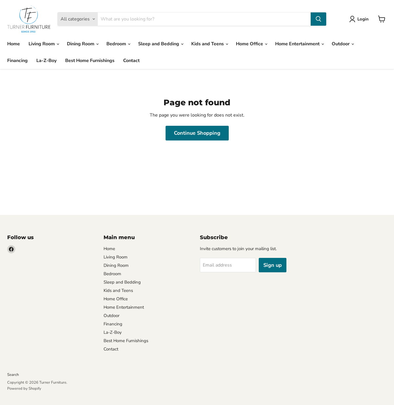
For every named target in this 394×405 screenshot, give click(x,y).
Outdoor (341, 44)
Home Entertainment (298, 44)
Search (13, 374)
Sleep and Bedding (159, 44)
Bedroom (116, 44)
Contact (131, 60)
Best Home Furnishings (90, 60)
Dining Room (81, 44)
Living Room (42, 44)
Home (13, 44)
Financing (17, 60)
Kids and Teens (208, 44)
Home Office (250, 44)
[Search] (318, 19)
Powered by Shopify (24, 388)
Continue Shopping (197, 133)
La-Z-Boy (46, 60)
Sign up (272, 265)
